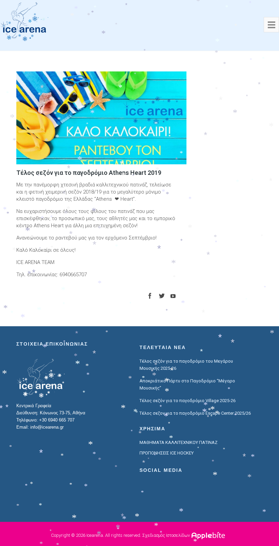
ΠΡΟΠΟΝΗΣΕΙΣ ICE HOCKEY (167, 453)
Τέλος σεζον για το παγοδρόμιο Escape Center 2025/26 (195, 413)
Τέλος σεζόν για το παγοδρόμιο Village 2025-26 (187, 400)
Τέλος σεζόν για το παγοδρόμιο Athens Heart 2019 (88, 172)
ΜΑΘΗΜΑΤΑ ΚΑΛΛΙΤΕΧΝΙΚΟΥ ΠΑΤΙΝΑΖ (178, 442)
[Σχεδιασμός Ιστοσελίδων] (209, 535)
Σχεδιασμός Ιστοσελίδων (166, 535)
